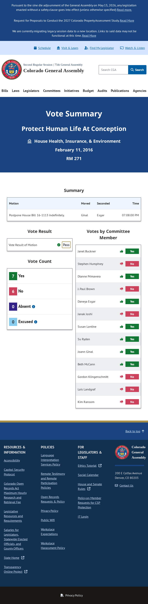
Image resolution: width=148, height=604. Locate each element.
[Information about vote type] (33, 306)
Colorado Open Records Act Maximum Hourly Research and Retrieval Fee (15, 493)
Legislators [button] (31, 90)
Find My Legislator (102, 48)
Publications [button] (120, 90)
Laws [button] (15, 90)
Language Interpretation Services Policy (50, 459)
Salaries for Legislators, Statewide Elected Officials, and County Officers (16, 539)
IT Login (83, 516)
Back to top (132, 431)
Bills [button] (5, 90)
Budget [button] (88, 90)
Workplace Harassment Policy (53, 545)
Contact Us (126, 485)
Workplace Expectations (49, 531)
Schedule (44, 48)
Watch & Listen (135, 48)
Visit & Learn (69, 48)
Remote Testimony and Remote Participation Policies (53, 480)
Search (139, 70)
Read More (127, 20)
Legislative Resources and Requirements (13, 516)
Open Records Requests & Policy (53, 499)
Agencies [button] (139, 90)
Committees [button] (52, 90)
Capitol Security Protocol (14, 472)
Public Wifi (48, 520)
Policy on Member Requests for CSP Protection (89, 502)
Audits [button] (102, 90)
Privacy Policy (49, 511)
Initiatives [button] (71, 90)
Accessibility (12, 460)
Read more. (124, 10)
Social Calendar (88, 475)
